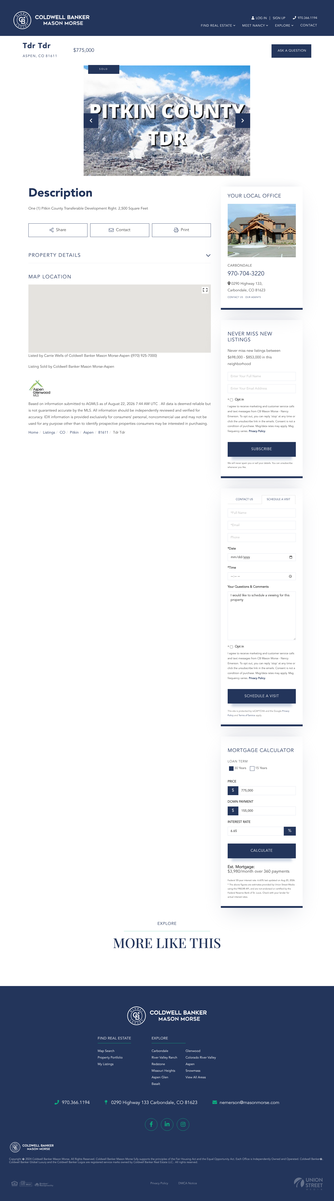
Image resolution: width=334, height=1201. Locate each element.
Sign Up (279, 18)
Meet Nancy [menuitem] (253, 25)
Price (232, 781)
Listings (49, 432)
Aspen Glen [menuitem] (160, 1077)
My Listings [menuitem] (106, 1064)
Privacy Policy (257, 431)
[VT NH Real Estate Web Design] (308, 1184)
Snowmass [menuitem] (193, 1071)
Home (33, 432)
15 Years (261, 768)
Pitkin (74, 432)
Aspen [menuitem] (190, 1064)
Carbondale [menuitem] (160, 1051)
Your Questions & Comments (248, 587)
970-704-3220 (246, 274)
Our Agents (253, 297)
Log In (261, 18)
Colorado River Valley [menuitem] (201, 1057)
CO (62, 432)
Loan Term (238, 761)
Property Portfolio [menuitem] (110, 1057)
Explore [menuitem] (282, 25)
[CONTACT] (291, 51)
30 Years (240, 768)
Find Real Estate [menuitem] (216, 25)
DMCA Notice (187, 1183)
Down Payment (240, 802)
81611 (103, 432)
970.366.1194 (307, 18)
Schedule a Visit (278, 499)
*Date (232, 548)
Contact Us (235, 297)
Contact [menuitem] (308, 25)
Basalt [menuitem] (156, 1084)
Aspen (88, 432)
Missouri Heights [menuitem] (163, 1071)
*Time (232, 567)
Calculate (262, 851)
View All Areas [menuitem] (196, 1077)
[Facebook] (151, 1124)
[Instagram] (183, 1124)
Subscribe (261, 449)
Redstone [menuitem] (158, 1064)
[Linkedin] (167, 1124)
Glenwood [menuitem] (193, 1051)
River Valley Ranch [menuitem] (164, 1057)
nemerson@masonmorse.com (249, 1103)
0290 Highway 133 (153, 1103)
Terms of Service (247, 715)
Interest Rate (239, 822)
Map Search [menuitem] (106, 1051)
